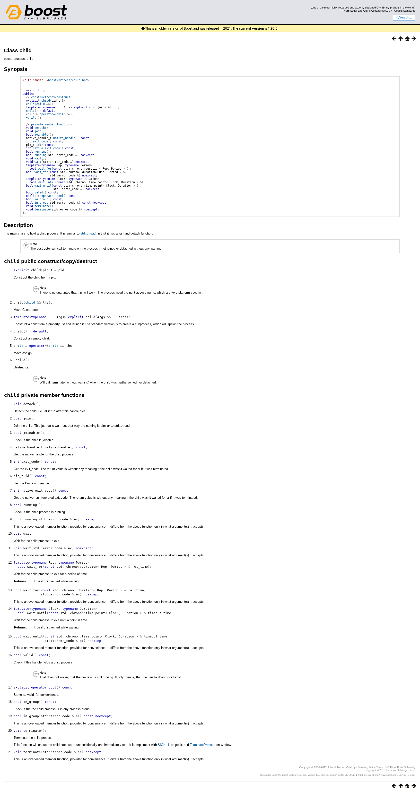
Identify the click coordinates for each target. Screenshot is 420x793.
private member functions (51, 124)
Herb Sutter (350, 10)
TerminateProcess (202, 745)
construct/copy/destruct (50, 97)
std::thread (88, 233)
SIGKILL (164, 745)
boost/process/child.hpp (67, 80)
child (37, 90)
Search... (405, 17)
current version (251, 28)
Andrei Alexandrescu (375, 10)
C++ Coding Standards (402, 10)
